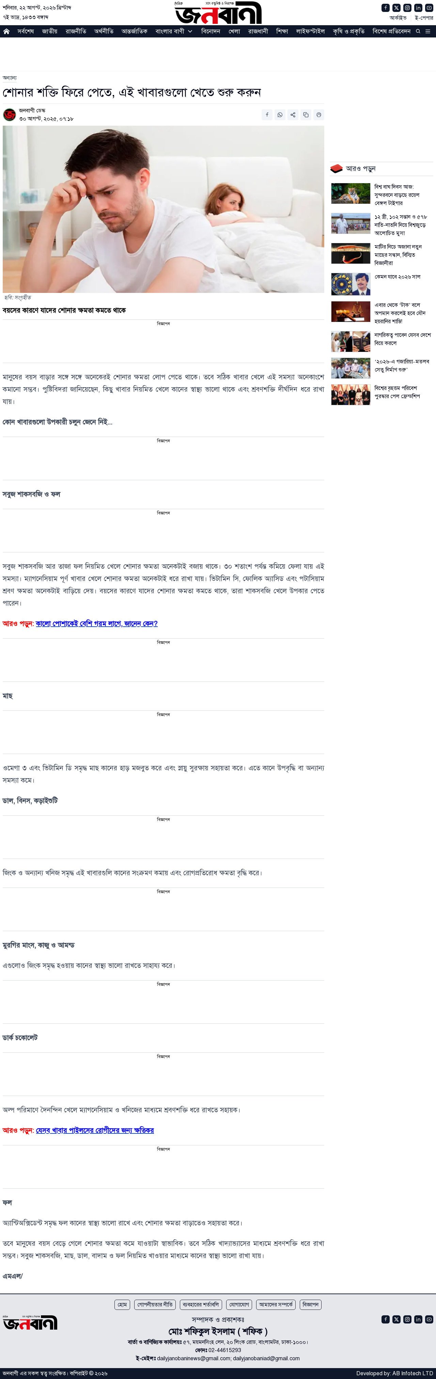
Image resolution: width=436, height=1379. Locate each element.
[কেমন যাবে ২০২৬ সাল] (351, 284)
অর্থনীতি (103, 31)
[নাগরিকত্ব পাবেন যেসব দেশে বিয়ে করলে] (351, 341)
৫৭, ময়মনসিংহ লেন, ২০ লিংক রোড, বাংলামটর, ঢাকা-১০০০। (245, 1342)
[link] (10, 78)
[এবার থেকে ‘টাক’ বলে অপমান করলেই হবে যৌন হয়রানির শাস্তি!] (351, 311)
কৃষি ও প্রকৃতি (348, 31)
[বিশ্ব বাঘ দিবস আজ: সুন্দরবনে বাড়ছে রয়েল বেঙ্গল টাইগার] (351, 193)
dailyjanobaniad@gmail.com (266, 1358)
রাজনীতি (76, 31)
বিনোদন (210, 31)
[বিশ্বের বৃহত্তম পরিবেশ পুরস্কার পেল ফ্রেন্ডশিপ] (351, 394)
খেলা (234, 31)
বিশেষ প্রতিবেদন (392, 31)
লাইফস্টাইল (310, 31)
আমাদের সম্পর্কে (276, 1304)
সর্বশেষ (26, 31)
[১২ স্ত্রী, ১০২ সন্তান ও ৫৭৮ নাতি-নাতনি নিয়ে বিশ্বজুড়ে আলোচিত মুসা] (351, 223)
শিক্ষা (282, 31)
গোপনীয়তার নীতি (155, 1304)
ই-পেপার (424, 18)
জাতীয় (50, 31)
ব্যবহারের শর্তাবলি (201, 1304)
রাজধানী (258, 31)
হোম (122, 1304)
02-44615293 (224, 1350)
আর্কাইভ (398, 18)
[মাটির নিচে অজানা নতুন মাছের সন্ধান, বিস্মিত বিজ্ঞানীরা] (351, 253)
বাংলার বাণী (170, 31)
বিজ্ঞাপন (310, 1304)
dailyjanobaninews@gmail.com (193, 1358)
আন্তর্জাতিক (134, 31)
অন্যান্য (10, 78)
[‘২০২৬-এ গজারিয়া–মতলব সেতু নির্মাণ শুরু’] (351, 368)
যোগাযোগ (239, 1304)
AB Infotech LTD (412, 1373)
